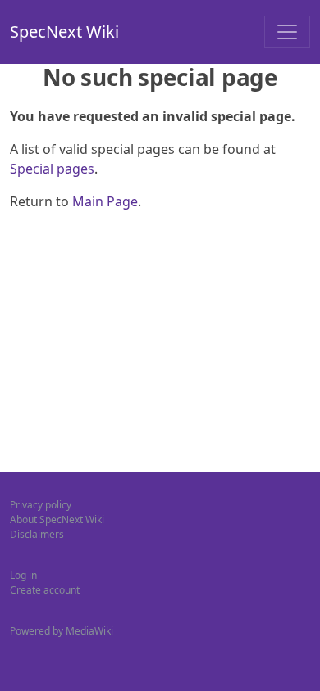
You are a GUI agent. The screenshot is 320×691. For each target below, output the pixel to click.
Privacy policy (40, 505)
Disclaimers (37, 534)
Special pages (52, 169)
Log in (23, 575)
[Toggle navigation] (287, 32)
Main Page (105, 201)
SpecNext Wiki (64, 31)
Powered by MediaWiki (61, 631)
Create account (45, 590)
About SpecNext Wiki (57, 519)
